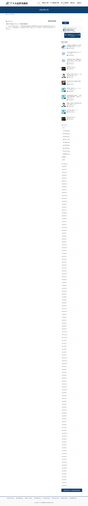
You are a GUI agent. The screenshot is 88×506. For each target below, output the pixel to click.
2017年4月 (64, 352)
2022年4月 (64, 239)
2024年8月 (64, 207)
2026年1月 (64, 181)
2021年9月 (64, 250)
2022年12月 (64, 227)
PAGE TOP (84, 489)
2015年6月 (64, 401)
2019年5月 (64, 299)
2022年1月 (64, 244)
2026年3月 (64, 175)
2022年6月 (64, 236)
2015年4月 (64, 407)
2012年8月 (64, 473)
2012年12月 (64, 462)
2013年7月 (64, 444)
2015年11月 (64, 386)
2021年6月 (64, 259)
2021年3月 (64, 265)
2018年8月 (64, 317)
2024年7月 (64, 210)
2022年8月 (64, 230)
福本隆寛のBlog (52, 21)
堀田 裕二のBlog (66, 139)
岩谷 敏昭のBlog (66, 142)
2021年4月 (64, 262)
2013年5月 (64, 450)
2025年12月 (64, 183)
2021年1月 (64, 270)
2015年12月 (64, 384)
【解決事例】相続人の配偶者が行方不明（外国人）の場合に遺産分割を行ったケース (74, 61)
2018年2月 (64, 326)
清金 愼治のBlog (66, 148)
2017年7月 (64, 343)
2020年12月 (64, 273)
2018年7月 (64, 320)
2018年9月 (64, 314)
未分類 (63, 159)
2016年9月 (64, 366)
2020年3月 (64, 288)
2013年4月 (64, 453)
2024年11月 (64, 198)
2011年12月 (64, 485)
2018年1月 (64, 328)
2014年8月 (64, 418)
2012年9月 (64, 470)
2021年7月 (64, 256)
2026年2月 (64, 178)
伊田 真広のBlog (66, 133)
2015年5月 (64, 404)
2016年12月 (64, 357)
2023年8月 (64, 218)
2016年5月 (64, 372)
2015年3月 (64, 410)
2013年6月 (64, 447)
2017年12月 (64, 331)
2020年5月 (64, 282)
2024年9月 (64, 204)
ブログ (63, 127)
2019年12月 (64, 291)
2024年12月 (64, 195)
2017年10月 (64, 337)
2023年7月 (64, 221)
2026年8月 (64, 166)
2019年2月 (64, 305)
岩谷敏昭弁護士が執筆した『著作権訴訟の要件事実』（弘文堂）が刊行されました (74, 97)
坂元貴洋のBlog (66, 136)
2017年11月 (64, 334)
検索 (65, 22)
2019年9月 (64, 294)
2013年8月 (64, 442)
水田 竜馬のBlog (66, 145)
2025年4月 (64, 192)
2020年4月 (64, 285)
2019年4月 (64, 302)
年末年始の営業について (72, 110)
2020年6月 (64, 279)
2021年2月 (64, 268)
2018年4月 (64, 323)
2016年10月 (64, 363)
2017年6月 (64, 346)
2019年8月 (64, 297)
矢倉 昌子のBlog (66, 151)
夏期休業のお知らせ (71, 67)
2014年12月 (64, 413)
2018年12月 (64, 311)
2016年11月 (64, 360)
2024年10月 (64, 201)
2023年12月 (64, 212)
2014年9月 (64, 415)
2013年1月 (64, 459)
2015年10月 (64, 389)
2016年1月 (64, 381)
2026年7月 (64, 169)
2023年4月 (64, 224)
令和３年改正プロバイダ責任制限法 (17, 24)
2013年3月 (64, 456)
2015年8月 (64, 395)
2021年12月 (64, 247)
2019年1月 (64, 308)
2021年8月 (64, 253)
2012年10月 (64, 468)
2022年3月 (64, 241)
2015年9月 (64, 392)
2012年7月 (64, 476)
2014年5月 (64, 427)
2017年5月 (64, 349)
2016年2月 (64, 378)
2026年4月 (64, 172)
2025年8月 (64, 186)
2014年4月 (64, 430)
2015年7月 (64, 398)
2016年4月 (64, 375)
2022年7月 (64, 233)
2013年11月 (64, 436)
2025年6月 (64, 189)
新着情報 (64, 156)
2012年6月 (64, 479)
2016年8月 (64, 369)
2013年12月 (64, 433)
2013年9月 (64, 439)
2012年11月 (64, 465)
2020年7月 (64, 276)
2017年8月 (64, 340)
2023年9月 (64, 215)
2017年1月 (64, 355)
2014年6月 (64, 424)
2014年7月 (64, 421)
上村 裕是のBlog (66, 130)
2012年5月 (64, 482)
